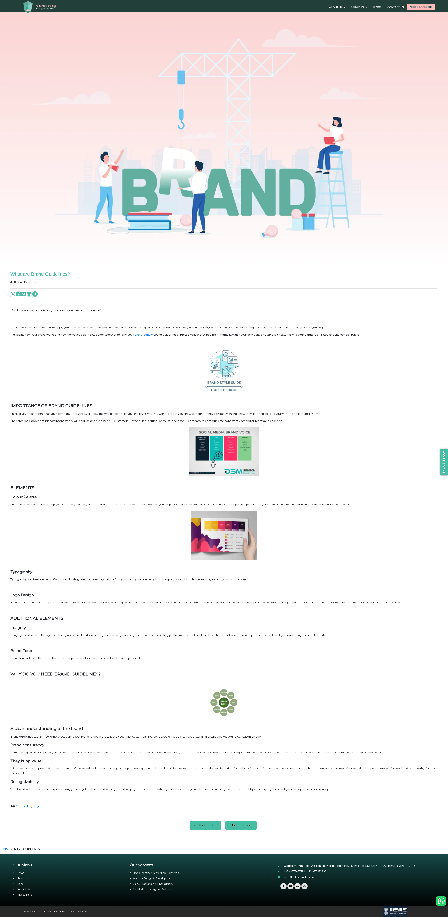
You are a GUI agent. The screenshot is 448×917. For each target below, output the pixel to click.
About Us (22, 878)
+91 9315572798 (317, 871)
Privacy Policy (24, 894)
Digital (38, 806)
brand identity (143, 334)
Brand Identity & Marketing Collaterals (156, 873)
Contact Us (23, 889)
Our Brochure (421, 7)
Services (357, 7)
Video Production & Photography (153, 883)
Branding (25, 806)
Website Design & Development (153, 878)
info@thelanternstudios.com (301, 877)
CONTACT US (395, 7)
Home (6, 849)
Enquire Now (443, 462)
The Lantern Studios (53, 911)
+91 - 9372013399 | (295, 871)
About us (335, 7)
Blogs (377, 7)
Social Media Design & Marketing (153, 889)
